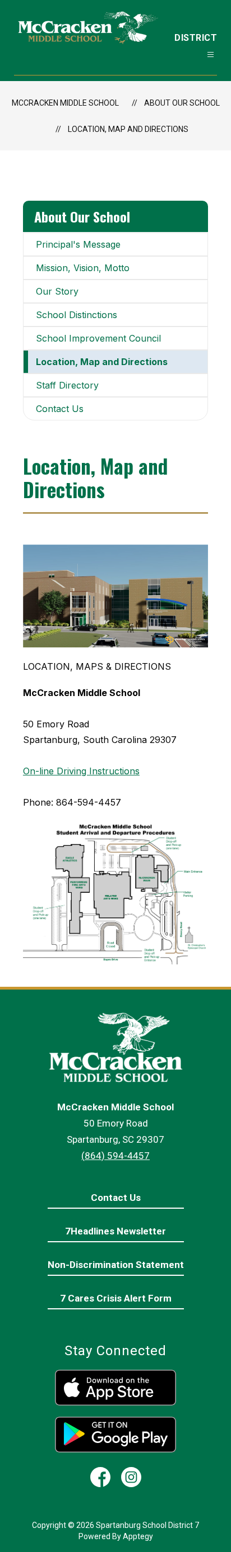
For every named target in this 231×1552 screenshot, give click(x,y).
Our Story (57, 291)
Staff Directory (67, 385)
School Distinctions (76, 314)
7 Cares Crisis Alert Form (116, 1298)
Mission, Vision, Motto (83, 267)
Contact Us (60, 408)
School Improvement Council (98, 338)
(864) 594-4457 (115, 1155)
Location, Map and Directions (128, 129)
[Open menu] (210, 54)
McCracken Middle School (65, 102)
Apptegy (138, 1536)
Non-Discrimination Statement (116, 1264)
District (195, 37)
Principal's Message (78, 244)
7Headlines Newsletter (115, 1231)
